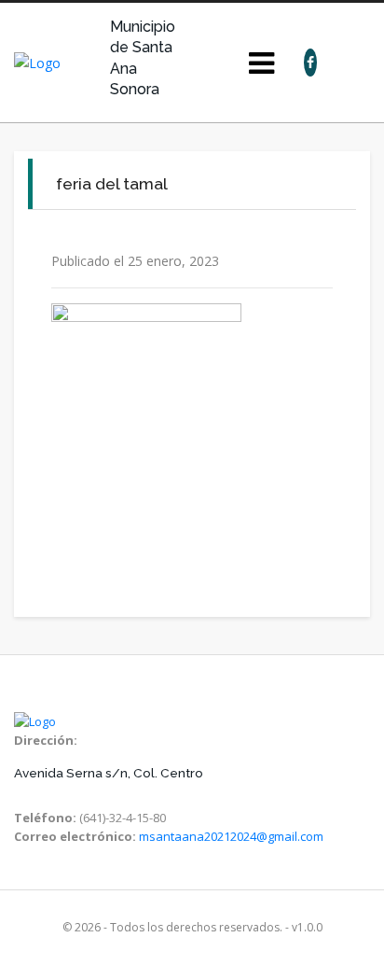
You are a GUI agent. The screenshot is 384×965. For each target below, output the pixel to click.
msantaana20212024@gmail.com (231, 836)
